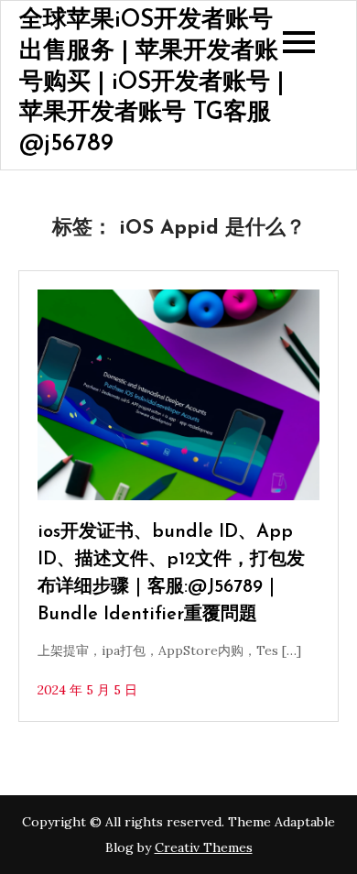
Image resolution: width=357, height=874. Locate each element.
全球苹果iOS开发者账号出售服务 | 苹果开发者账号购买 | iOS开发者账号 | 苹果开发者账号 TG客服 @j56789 (151, 82)
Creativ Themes (204, 847)
